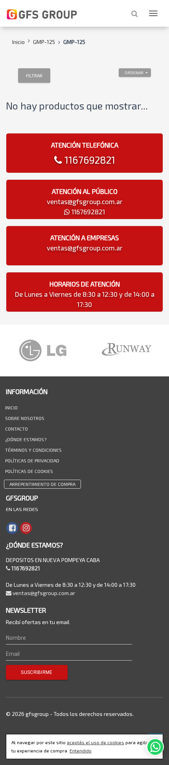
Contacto (16, 428)
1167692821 (88, 160)
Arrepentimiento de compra (42, 484)
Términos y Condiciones (33, 450)
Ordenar (134, 72)
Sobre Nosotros (24, 418)
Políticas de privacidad (32, 460)
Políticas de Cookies (29, 471)
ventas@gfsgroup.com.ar (85, 201)
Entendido (81, 750)
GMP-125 (44, 41)
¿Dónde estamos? (25, 439)
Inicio (18, 41)
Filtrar (34, 75)
